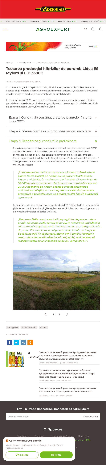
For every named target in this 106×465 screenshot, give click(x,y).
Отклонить (22, 455)
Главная (9, 62)
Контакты (83, 436)
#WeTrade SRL (29, 327)
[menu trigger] (5, 29)
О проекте (23, 436)
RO (85, 29)
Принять (56, 455)
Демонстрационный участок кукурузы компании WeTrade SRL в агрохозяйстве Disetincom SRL (67, 390)
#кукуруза (12, 327)
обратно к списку (19, 334)
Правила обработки (61, 436)
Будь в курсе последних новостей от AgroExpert (53, 409)
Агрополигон (25, 62)
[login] (100, 29)
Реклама (39, 436)
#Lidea (43, 327)
